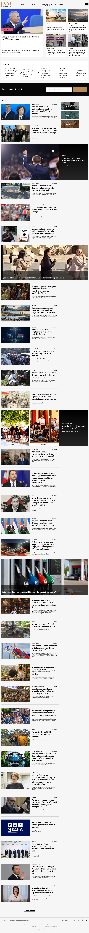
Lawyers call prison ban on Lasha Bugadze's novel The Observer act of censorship (43, 231)
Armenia (33, 598)
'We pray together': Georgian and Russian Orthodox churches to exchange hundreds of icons (44, 289)
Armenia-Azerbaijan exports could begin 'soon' (73, 427)
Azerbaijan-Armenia (67, 423)
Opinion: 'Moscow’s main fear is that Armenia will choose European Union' (33, 278)
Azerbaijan (34, 305)
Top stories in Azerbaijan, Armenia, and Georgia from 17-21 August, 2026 (43, 691)
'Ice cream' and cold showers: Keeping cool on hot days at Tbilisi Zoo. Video (44, 375)
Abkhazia (49, 23)
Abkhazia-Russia (35, 183)
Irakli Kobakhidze (35, 104)
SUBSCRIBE (80, 90)
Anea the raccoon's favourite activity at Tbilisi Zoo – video (44, 625)
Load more (29, 910)
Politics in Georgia (6, 29)
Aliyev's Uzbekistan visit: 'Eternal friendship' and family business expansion (43, 523)
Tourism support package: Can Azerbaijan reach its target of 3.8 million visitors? (44, 310)
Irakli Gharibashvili (36, 471)
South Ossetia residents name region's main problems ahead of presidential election (44, 396)
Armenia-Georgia (50, 48)
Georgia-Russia (35, 125)
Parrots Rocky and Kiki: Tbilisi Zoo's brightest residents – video (41, 734)
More (61, 4)
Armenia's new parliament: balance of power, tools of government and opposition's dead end (44, 604)
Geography (46, 4)
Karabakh (34, 797)
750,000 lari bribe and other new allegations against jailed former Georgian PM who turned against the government (44, 478)
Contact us (13, 920)
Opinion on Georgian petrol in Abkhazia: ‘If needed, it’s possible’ (29, 592)
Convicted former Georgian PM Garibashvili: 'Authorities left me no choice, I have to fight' (44, 870)
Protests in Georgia (36, 539)
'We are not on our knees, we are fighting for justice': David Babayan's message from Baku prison (44, 803)
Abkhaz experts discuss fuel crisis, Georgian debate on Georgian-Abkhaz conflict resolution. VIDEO (77, 53)
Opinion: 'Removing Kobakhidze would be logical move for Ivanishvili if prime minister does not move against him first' (43, 779)
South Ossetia (34, 392)
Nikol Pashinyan (35, 708)
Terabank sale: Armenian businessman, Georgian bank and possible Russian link (56, 52)
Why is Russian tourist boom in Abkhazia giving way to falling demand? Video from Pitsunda (55, 28)
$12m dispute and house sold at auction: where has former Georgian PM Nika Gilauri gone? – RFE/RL (44, 501)
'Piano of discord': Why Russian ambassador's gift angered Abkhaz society (43, 188)
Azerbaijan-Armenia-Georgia (38, 204)
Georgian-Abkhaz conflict (9, 589)
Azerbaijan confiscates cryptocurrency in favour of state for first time (43, 332)
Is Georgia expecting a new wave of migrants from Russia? (43, 353)
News (22, 4)
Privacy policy (23, 920)
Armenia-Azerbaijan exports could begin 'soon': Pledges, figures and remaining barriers (44, 670)
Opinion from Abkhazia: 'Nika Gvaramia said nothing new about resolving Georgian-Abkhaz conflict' (44, 757)
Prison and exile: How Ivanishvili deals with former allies (74, 160)
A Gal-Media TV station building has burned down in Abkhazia (43, 824)
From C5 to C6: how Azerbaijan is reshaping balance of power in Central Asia (43, 847)
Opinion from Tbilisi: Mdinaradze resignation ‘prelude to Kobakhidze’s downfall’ (42, 110)
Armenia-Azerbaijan (73, 23)
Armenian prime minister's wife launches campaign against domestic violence (43, 890)
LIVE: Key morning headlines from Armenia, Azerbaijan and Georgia (29, 72)
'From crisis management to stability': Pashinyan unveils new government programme (44, 713)
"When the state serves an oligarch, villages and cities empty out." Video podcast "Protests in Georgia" (43, 545)
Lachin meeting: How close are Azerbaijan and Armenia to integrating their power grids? (77, 28)
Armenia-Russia (6, 275)
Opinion (32, 4)
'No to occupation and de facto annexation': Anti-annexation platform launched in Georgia (44, 130)
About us (4, 920)
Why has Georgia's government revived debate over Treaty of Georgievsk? (43, 454)
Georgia (64, 155)
